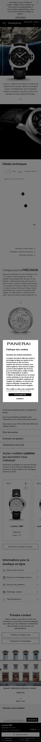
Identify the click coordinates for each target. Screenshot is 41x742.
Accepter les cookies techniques (19, 355)
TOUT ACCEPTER (20, 394)
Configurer (20, 398)
